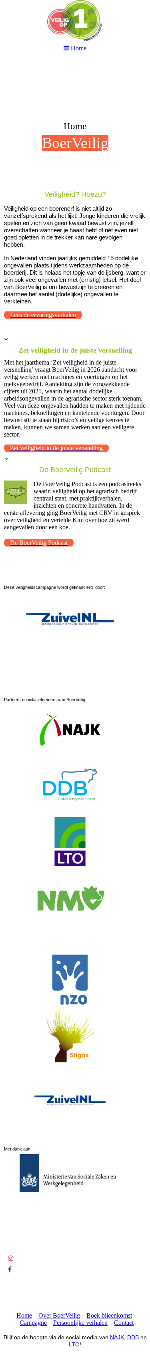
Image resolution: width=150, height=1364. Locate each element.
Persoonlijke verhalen (80, 1322)
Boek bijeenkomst (109, 1315)
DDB (133, 1337)
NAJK (117, 1337)
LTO (74, 1344)
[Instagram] (11, 1258)
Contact (124, 1322)
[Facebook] (10, 1269)
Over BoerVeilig (59, 1315)
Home (24, 1315)
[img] (75, 122)
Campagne (33, 1322)
